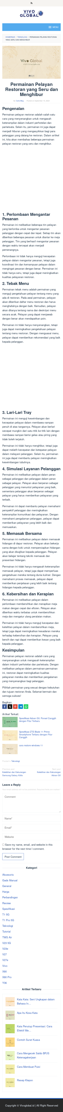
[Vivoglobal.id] (31, 13)
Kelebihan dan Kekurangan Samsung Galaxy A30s (14, 772)
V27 (4, 954)
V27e (5, 960)
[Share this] (4, 706)
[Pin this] (15, 706)
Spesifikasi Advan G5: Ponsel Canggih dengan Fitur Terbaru (37, 719)
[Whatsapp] (26, 706)
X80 (4, 971)
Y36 (4, 983)
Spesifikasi (8, 909)
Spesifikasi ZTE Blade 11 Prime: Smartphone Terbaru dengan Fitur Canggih (35, 734)
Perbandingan (10, 897)
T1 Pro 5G (8, 920)
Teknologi (15, 761)
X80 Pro (6, 977)
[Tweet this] (10, 706)
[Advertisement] (31, 179)
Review (6, 903)
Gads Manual (9, 880)
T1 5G (5, 914)
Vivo (4, 966)
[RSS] (31, 3)
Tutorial (6, 931)
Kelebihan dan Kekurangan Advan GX (49, 772)
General (6, 886)
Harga (5, 891)
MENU (55, 27)
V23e (5, 948)
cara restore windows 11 (31, 745)
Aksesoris (8, 874)
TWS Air (7, 937)
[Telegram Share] (20, 706)
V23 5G (6, 943)
